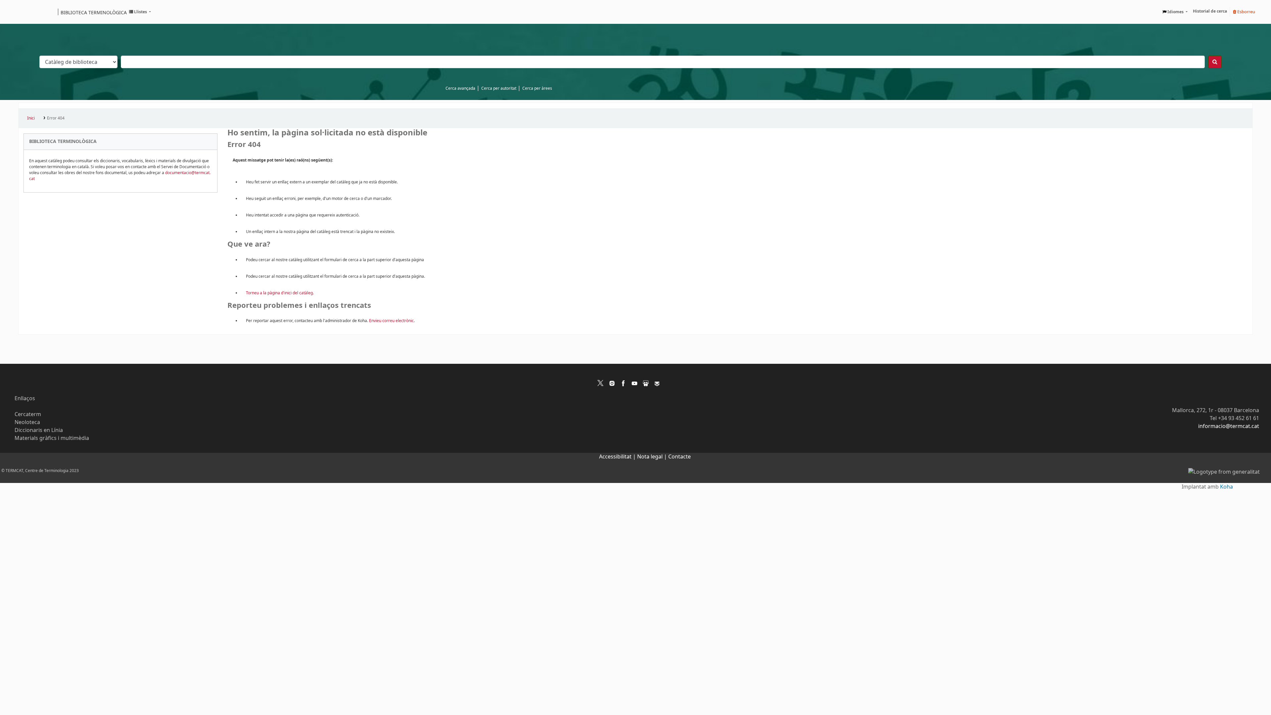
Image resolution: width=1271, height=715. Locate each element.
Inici (31, 118)
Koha (1226, 487)
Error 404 (56, 118)
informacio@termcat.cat (1228, 426)
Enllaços (25, 399)
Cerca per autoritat (498, 88)
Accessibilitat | (618, 457)
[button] (140, 12)
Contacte (679, 457)
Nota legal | (652, 457)
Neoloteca (27, 422)
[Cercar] (1215, 62)
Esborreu (1245, 12)
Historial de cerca (1210, 11)
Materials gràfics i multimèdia (52, 438)
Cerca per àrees (537, 88)
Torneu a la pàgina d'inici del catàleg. (280, 293)
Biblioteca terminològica (94, 12)
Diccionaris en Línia (39, 430)
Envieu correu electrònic (391, 321)
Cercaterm (28, 414)
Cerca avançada (460, 88)
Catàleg (25, 12)
